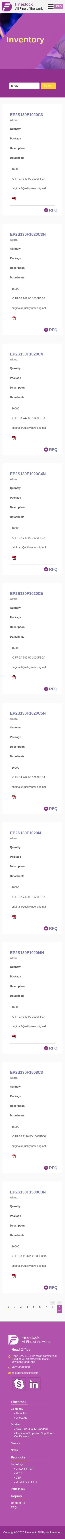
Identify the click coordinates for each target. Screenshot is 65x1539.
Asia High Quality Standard (32, 1429)
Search (48, 85)
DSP (18, 1477)
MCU (19, 1473)
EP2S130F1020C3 (26, 114)
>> (59, 1310)
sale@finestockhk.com (25, 1372)
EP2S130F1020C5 (26, 593)
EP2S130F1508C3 (26, 1072)
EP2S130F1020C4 (26, 354)
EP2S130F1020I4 (25, 833)
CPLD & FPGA (24, 1468)
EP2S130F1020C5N (28, 713)
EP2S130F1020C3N (28, 234)
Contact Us (18, 1503)
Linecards (21, 1417)
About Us (21, 1413)
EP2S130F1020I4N (27, 952)
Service (15, 1443)
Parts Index (18, 1489)
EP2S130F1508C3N (28, 1192)
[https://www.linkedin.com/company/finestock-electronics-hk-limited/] (34, 1390)
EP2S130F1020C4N (28, 474)
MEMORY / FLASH (27, 1482)
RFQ (59, 6)
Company (9, 18)
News (14, 1450)
